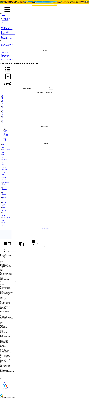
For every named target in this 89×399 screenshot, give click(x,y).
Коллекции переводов (5, 20)
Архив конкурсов (5, 19)
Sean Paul (3, 225)
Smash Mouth (4, 215)
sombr (3, 154)
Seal (2, 212)
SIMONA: (3, 127)
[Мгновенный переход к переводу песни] (8, 79)
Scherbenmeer (6, 135)
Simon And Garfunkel (5, 182)
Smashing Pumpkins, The (6, 217)
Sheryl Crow (4, 167)
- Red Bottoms (4, 52)
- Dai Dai (6, 27)
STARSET (3, 174)
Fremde (5, 128)
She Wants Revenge (5, 195)
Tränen (5, 139)
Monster (5, 132)
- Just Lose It (4, 36)
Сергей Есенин (12, 251)
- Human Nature (6, 38)
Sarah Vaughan (4, 185)
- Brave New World (6, 47)
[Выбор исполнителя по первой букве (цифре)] (8, 86)
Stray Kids (3, 184)
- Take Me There (4, 32)
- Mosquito (3, 57)
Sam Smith (3, 172)
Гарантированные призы (6, 18)
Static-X (3, 222)
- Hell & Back (5, 56)
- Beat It (5, 31)
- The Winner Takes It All (6, 39)
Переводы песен (6, 239)
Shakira (3, 157)
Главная (3, 15)
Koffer (5, 131)
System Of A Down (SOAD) (6, 149)
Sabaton (3, 162)
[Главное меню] (7, 12)
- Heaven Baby (7, 44)
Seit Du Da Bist (6, 137)
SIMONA (13, 239)
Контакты (3, 22)
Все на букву (45, 228)
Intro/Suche (5, 130)
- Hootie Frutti (5, 58)
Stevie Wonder (4, 179)
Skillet (3, 152)
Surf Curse (3, 205)
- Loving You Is (5, 45)
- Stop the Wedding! (5, 54)
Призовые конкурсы (5, 17)
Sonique (3, 220)
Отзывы (3, 21)
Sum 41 (3, 190)
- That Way (4, 46)
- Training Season (5, 35)
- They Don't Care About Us (8, 34)
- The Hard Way (7, 29)
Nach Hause (6, 133)
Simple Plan (4, 197)
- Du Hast (4, 33)
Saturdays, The (4, 210)
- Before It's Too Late (7, 59)
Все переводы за (45, 60)
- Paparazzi (4, 37)
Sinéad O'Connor (4, 199)
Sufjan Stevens (4, 200)
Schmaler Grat (6, 136)
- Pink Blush (5, 55)
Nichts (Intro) (6, 134)
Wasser (5, 140)
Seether (3, 187)
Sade (3, 164)
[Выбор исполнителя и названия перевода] (8, 72)
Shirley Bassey (4, 189)
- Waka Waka (7, 30)
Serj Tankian (4, 202)
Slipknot (3, 147)
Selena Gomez (4, 159)
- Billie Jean (5, 28)
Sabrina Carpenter (5, 169)
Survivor (3, 207)
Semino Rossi (4, 194)
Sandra (3, 192)
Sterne (5, 138)
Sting (3, 144)
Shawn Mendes (4, 177)
